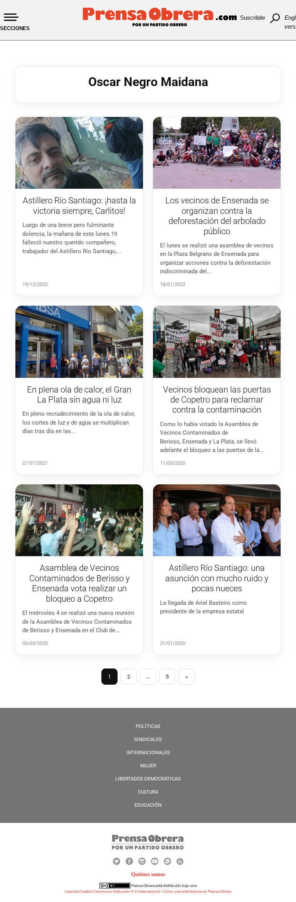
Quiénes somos (148, 874)
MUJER (148, 765)
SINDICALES (148, 739)
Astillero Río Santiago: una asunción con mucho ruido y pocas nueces (216, 578)
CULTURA (148, 792)
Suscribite (252, 17)
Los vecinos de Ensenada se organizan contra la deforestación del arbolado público (217, 216)
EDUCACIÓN (148, 805)
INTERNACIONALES (148, 752)
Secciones (15, 28)
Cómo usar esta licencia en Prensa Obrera (196, 891)
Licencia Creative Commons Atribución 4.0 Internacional (112, 891)
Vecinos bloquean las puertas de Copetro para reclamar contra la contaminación (217, 400)
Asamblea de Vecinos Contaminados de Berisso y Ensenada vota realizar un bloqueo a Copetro (79, 583)
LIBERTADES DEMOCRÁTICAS (148, 779)
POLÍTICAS (148, 726)
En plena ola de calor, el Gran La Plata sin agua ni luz (79, 394)
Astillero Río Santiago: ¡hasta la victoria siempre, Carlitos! (79, 205)
